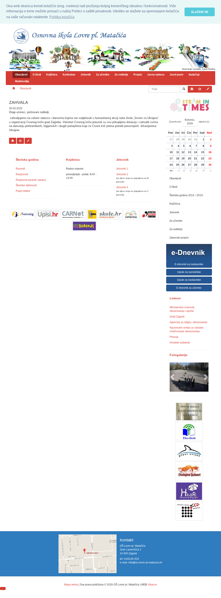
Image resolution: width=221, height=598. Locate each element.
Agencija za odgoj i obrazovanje (188, 322)
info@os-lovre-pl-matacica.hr (145, 562)
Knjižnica (51, 74)
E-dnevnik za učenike (189, 287)
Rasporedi (22, 174)
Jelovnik (86, 74)
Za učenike (102, 74)
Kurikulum (69, 74)
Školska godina (27, 159)
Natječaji (194, 74)
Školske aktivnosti (26, 185)
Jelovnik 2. (122, 174)
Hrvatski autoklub (180, 342)
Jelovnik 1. (122, 168)
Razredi (20, 168)
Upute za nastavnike (189, 279)
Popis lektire (23, 190)
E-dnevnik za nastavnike (189, 264)
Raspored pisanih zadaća (31, 179)
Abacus (152, 584)
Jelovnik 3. (122, 187)
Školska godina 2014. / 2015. (186, 195)
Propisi (137, 74)
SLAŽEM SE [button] (199, 12)
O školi (37, 74)
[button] (172, 377)
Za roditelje (121, 74)
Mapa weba (71, 584)
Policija (174, 336)
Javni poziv (176, 74)
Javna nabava (155, 74)
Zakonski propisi (179, 237)
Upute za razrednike (189, 272)
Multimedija (22, 81)
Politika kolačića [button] (61, 17)
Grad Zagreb (177, 316)
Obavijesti (21, 74)
